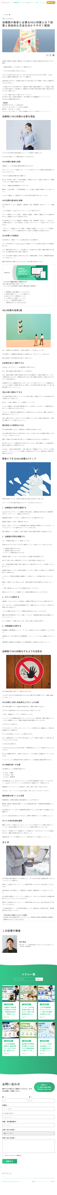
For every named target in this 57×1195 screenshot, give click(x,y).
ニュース (42, 2)
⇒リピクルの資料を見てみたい (11, 99)
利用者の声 (16, 2)
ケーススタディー (27, 2)
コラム (37, 2)
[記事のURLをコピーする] (47, 55)
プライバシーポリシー (10, 1155)
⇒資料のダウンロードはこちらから (16, 302)
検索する (39, 979)
